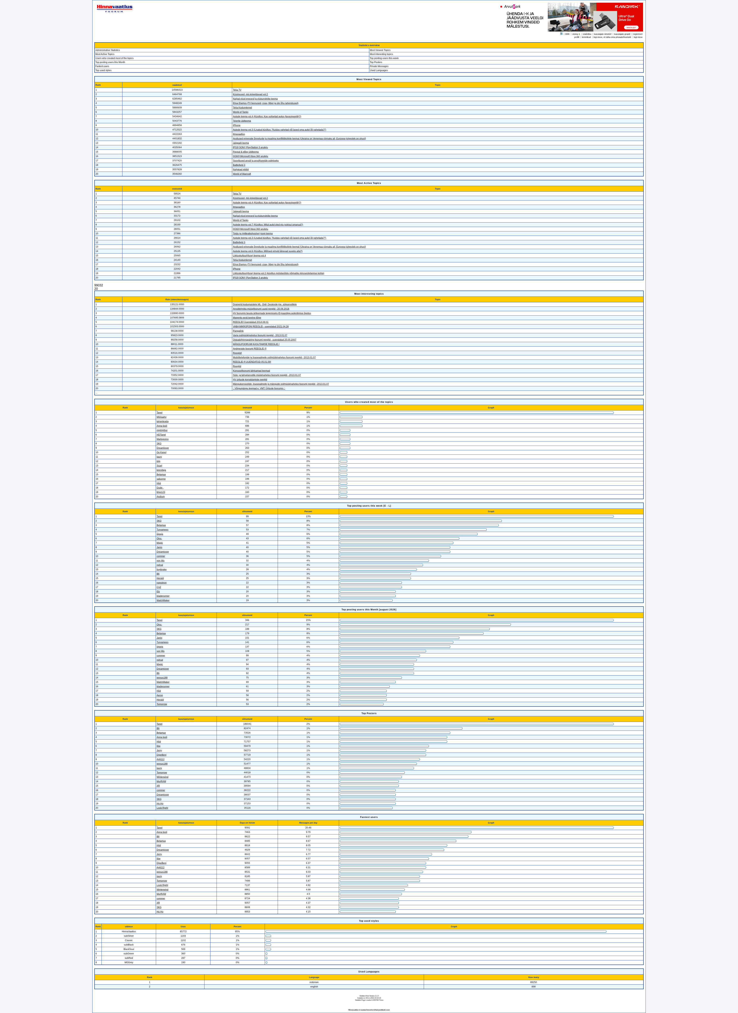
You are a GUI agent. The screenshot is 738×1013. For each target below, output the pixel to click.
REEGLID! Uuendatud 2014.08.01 (250, 322)
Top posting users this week (384, 58)
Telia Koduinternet (242, 107)
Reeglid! (237, 353)
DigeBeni (161, 755)
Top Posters (376, 62)
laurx (159, 456)
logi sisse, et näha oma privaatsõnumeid (612, 37)
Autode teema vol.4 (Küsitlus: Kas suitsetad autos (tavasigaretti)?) (267, 116)
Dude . (160, 487)
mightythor (162, 430)
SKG (159, 443)
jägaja (160, 534)
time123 (161, 492)
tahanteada (163, 421)
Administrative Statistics (107, 50)
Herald (160, 578)
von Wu (161, 560)
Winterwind (162, 777)
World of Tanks (240, 112)
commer (161, 556)
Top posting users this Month (110, 62)
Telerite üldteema (242, 121)
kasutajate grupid (622, 34)
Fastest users (102, 66)
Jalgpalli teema (241, 143)
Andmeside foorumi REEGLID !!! (249, 348)
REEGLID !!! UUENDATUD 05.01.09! (252, 362)
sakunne (161, 479)
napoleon (162, 582)
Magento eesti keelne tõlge (247, 317)
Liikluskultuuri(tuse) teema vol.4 (249, 255)
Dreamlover (163, 448)
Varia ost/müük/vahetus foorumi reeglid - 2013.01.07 (260, 335)
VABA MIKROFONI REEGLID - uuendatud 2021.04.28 (261, 326)
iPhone (236, 125)
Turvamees (162, 529)
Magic (160, 543)
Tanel (159, 412)
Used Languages (379, 70)
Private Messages (379, 66)
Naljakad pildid (241, 169)
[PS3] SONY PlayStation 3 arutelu (250, 147)
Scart (159, 465)
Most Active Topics (104, 54)
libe (158, 746)
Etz (158, 591)
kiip (158, 461)
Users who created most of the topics (114, 58)
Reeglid (237, 366)
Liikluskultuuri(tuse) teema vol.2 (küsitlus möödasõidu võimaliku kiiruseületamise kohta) (278, 273)
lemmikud (586, 37)
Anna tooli (162, 426)
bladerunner (163, 596)
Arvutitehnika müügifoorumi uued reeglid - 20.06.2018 (261, 308)
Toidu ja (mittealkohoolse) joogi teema (253, 233)
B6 (158, 574)
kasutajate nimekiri (602, 34)
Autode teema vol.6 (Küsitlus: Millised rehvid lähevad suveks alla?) (268, 251)
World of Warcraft (242, 174)
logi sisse (638, 37)
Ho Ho (160, 803)
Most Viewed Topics (380, 50)
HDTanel (161, 434)
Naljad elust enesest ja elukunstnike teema (255, 98)
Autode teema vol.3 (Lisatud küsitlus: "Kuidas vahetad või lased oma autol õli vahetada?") (279, 129)
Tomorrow (162, 704)
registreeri (637, 34)
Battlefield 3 (239, 165)
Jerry (159, 750)
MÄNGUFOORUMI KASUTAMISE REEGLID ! (256, 344)
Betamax (161, 474)
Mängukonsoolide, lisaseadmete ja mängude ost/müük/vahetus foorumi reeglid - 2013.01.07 (281, 384)
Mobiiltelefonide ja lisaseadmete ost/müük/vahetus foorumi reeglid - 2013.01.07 (274, 357)
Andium (161, 496)
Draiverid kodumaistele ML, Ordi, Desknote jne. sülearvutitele (265, 304)
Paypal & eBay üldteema (246, 151)
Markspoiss (163, 439)
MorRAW (161, 781)
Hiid (159, 483)
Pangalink (238, 331)
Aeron (160, 695)
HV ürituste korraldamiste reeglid (250, 379)
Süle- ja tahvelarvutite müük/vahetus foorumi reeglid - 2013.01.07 (267, 375)
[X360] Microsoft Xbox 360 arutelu (250, 156)
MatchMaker (163, 600)
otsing (575, 34)
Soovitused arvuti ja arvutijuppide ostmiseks (256, 160)
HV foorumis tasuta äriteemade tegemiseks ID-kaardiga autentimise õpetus (272, 313)
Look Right (162, 808)
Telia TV (237, 90)
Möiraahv (161, 417)
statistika (587, 34)
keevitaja (161, 470)
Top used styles (103, 70)
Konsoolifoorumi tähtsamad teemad (251, 370)
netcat (160, 565)
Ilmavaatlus (239, 134)
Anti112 (161, 759)
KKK (567, 34)
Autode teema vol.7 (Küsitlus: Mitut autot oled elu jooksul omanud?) (268, 224)
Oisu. (159, 538)
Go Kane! (161, 452)
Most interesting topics (381, 54)
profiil (576, 37)
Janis (159, 547)
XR (158, 785)
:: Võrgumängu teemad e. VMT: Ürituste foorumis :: (259, 388)
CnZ (159, 587)
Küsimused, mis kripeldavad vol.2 (250, 94)
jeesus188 (162, 677)
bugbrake (162, 569)
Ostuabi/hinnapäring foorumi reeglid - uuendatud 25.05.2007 (264, 339)
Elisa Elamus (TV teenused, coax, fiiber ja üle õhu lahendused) (265, 103)
